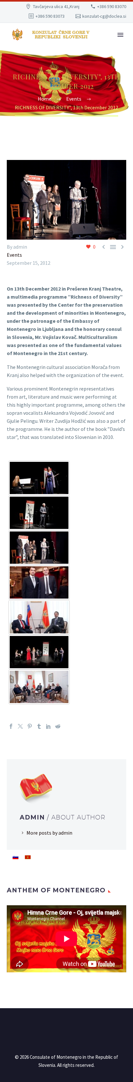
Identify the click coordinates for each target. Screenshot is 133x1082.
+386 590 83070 (111, 6)
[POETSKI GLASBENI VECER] (39, 652)
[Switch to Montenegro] (28, 856)
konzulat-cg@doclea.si (104, 16)
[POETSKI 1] (39, 512)
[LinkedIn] (48, 726)
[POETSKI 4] (39, 582)
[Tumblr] (39, 726)
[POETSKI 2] (39, 478)
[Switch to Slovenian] (15, 856)
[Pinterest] (29, 726)
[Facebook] (11, 726)
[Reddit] (57, 726)
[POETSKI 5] (39, 617)
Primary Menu (120, 35)
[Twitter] (20, 726)
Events (14, 255)
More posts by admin (49, 832)
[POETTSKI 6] (39, 687)
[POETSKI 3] (39, 547)
